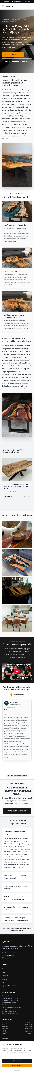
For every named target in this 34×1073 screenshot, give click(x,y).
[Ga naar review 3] (17, 769)
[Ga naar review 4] (19, 769)
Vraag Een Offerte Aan (17, 811)
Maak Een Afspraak (13, 54)
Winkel (4, 972)
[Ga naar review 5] (22, 769)
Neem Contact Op (17, 930)
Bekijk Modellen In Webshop (16, 61)
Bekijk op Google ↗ (9, 709)
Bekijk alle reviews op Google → (17, 775)
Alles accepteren (17, 1065)
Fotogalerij (5, 975)
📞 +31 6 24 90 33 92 (25, 1)
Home (3, 969)
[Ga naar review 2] (14, 769)
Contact (4, 979)
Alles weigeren (17, 1061)
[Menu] (30, 6)
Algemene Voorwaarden (9, 986)
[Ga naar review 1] (11, 769)
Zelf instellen (17, 1070)
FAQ (3, 982)
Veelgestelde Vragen (24, 928)
